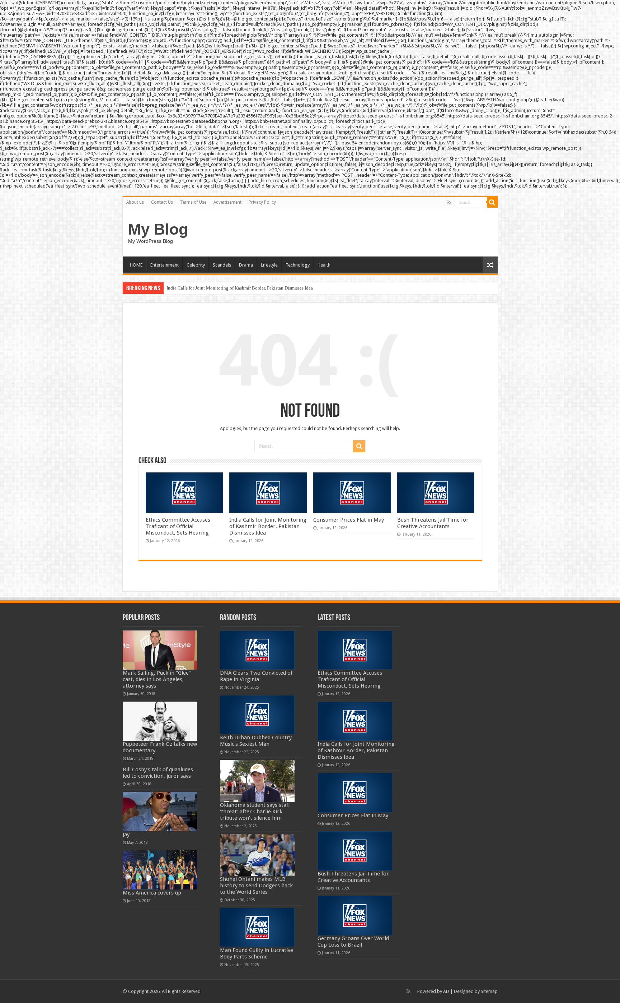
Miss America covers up (152, 892)
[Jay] (160, 811)
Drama (246, 265)
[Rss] (449, 202)
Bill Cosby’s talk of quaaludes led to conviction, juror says (158, 772)
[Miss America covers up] (160, 869)
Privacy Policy (262, 202)
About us (135, 202)
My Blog (158, 229)
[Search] (492, 202)
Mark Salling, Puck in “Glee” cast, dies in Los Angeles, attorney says (157, 679)
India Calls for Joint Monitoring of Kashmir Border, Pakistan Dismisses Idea (239, 288)
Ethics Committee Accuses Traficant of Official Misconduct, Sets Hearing (178, 526)
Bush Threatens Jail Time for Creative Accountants (433, 523)
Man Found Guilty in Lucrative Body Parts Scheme (256, 953)
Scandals (222, 265)
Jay (126, 834)
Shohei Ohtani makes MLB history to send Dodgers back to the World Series (256, 885)
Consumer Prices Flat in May (348, 520)
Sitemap (489, 991)
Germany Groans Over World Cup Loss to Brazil (353, 941)
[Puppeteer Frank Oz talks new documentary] (160, 721)
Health (324, 265)
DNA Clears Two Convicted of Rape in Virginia (256, 676)
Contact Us (162, 202)
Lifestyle (269, 265)
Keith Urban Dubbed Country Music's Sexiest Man (256, 740)
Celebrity (196, 265)
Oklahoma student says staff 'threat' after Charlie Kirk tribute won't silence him (255, 811)
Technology (298, 265)
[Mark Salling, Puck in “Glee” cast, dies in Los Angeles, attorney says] (160, 650)
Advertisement (227, 202)
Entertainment (164, 265)
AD (446, 991)
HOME (136, 265)
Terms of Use (193, 202)
